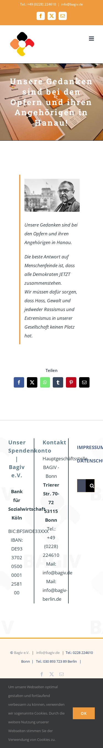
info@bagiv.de (72, 4)
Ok (84, 713)
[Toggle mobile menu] (92, 38)
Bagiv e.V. (21, 652)
